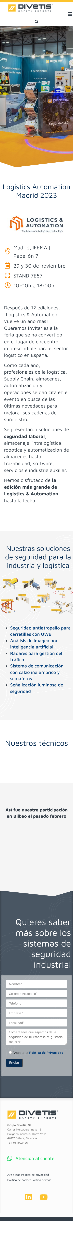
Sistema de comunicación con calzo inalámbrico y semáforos (36, 672)
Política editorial (41, 1180)
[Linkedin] (28, 1197)
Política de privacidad (35, 1174)
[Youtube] (43, 1197)
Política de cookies (19, 1180)
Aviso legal (14, 1174)
